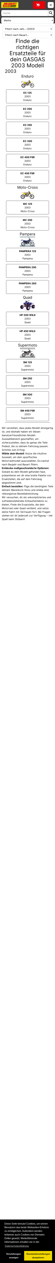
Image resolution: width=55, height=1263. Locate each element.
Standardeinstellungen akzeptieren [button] (38, 1256)
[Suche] (51, 13)
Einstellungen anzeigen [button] (13, 1256)
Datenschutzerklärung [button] (17, 1246)
